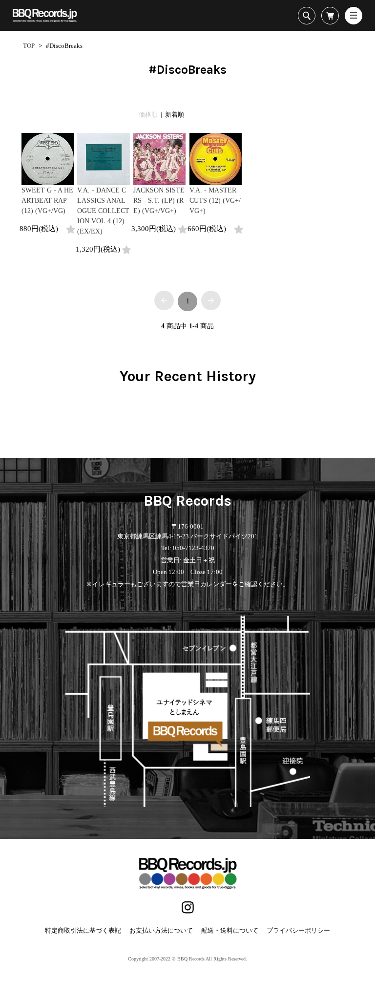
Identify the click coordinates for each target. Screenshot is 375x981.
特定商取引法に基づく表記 (83, 930)
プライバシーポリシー (298, 930)
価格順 (148, 114)
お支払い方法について (161, 930)
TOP (29, 45)
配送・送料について (229, 930)
